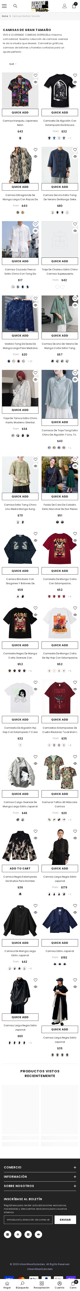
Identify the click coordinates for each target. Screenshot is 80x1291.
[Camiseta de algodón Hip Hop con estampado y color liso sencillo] (20, 697)
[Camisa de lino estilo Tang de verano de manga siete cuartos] (60, 165)
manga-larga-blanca (18, 435)
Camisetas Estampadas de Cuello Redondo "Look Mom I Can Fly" (59, 730)
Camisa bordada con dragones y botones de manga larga (20, 581)
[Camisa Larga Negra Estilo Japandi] (60, 846)
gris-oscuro (64, 138)
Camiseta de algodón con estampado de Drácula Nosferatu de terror (60, 123)
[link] (20, 1138)
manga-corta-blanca (13, 435)
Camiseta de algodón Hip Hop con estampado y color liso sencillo (20, 730)
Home (5, 16)
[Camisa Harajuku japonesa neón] (20, 90)
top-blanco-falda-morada (62, 522)
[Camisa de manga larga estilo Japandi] (20, 921)
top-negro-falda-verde (57, 522)
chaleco (62, 287)
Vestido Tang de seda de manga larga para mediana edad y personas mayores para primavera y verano (20, 346)
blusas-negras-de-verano (23, 522)
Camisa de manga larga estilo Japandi (20, 953)
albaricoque (67, 361)
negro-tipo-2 (15, 1043)
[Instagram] (7, 1234)
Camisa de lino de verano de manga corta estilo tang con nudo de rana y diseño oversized (60, 346)
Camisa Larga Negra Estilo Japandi (59, 879)
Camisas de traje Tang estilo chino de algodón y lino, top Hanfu (60, 433)
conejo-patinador (64, 596)
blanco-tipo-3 (59, 894)
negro (20, 138)
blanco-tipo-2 (54, 894)
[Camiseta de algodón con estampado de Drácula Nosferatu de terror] (60, 90)
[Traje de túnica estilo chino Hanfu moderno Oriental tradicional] (20, 388)
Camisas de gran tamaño (26, 16)
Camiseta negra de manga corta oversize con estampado (20, 656)
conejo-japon (59, 596)
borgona (18, 596)
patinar (64, 671)
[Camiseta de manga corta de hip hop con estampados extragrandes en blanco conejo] (60, 623)
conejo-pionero (49, 596)
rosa (64, 448)
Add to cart (20, 868)
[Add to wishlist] (35, 75)
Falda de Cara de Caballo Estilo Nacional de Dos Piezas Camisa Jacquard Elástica (59, 507)
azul (54, 138)
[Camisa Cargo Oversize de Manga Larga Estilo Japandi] (20, 772)
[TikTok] (28, 1234)
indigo (55, 964)
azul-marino (62, 212)
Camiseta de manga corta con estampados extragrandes (60, 581)
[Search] (15, 6)
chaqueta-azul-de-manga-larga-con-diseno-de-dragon (9, 361)
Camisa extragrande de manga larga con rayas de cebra (20, 197)
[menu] (4, 6)
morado (59, 448)
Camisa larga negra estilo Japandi (20, 1027)
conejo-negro (10, 671)
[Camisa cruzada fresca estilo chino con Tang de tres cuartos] (20, 239)
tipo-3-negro (64, 894)
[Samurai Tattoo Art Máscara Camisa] (60, 772)
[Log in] (65, 6)
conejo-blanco (49, 671)
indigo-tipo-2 (60, 964)
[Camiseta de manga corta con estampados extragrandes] (60, 549)
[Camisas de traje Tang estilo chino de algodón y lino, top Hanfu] (60, 394)
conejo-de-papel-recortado (15, 671)
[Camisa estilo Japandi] (60, 921)
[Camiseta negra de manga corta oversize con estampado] (20, 623)
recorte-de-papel (54, 596)
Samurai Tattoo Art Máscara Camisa (59, 804)
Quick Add (20, 112)
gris (59, 138)
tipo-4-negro (24, 1043)
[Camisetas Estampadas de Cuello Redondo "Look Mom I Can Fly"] (60, 697)
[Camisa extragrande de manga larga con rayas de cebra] (20, 165)
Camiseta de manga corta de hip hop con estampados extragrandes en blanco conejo (59, 656)
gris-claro (54, 745)
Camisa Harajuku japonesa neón (20, 123)
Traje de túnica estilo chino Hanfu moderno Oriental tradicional (20, 421)
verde (62, 361)
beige (53, 212)
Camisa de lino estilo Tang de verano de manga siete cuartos (60, 197)
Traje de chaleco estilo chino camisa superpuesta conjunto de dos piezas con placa (60, 272)
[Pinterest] (18, 1234)
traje (57, 287)
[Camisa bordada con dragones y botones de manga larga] (20, 549)
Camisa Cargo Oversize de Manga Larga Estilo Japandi (20, 804)
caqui (23, 212)
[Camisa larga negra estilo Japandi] (20, 995)
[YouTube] (38, 1234)
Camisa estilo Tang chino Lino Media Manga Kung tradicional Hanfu (20, 507)
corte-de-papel (54, 671)
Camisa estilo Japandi (60, 951)
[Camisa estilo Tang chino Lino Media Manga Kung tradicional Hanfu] (20, 474)
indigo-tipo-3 (65, 964)
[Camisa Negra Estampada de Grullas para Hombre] (20, 846)
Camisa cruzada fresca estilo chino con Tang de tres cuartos (20, 272)
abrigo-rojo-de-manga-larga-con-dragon (19, 361)
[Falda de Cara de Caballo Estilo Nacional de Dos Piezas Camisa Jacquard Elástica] (60, 474)
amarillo (54, 448)
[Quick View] (35, 82)
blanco (67, 212)
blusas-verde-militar (18, 522)
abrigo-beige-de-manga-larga (14, 361)
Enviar (65, 1220)
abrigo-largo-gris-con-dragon (23, 361)
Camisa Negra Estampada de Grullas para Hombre (20, 879)
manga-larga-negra (23, 435)
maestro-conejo (19, 671)
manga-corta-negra (28, 435)
